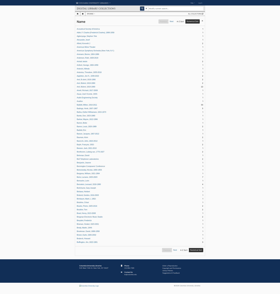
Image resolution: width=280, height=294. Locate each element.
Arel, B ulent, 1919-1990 (86, 79)
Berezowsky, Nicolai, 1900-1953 (89, 170)
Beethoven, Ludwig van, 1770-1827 (90, 152)
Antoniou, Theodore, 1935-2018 (89, 72)
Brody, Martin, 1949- (84, 228)
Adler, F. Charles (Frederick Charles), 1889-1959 (95, 33)
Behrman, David (83, 155)
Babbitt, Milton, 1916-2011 (87, 105)
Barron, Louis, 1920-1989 (86, 126)
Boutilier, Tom (82, 210)
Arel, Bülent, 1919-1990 (86, 83)
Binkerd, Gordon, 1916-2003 (88, 195)
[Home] (77, 14)
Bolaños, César (83, 202)
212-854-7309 (129, 268)
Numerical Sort (192, 21)
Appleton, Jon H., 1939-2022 (88, 76)
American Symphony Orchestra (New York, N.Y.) (95, 51)
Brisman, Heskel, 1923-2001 (88, 224)
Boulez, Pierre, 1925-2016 (87, 206)
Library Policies (167, 270)
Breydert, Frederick (84, 220)
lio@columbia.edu (130, 274)
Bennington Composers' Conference (91, 166)
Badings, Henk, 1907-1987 (87, 108)
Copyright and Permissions (171, 268)
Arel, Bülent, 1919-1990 (86, 87)
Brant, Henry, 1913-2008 (86, 213)
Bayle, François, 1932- (85, 145)
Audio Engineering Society (87, 98)
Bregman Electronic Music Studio (90, 217)
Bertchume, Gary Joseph (86, 188)
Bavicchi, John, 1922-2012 (87, 141)
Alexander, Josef (83, 40)
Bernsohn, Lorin (83, 181)
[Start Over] (146, 8)
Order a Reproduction (170, 266)
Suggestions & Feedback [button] (171, 273)
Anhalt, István (82, 61)
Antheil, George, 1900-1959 (87, 65)
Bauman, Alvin (82, 137)
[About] (82, 14)
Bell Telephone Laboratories (88, 159)
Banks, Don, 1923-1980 (86, 116)
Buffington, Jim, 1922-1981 (87, 242)
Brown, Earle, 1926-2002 (86, 235)
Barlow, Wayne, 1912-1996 (87, 119)
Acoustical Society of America (88, 29)
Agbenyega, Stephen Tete (87, 36)
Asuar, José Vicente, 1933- (87, 94)
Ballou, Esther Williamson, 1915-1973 (91, 112)
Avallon (80, 101)
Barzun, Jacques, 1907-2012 (88, 134)
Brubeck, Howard (83, 238)
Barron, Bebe (82, 123)
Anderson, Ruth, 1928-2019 (87, 58)
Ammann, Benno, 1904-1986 (88, 54)
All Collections (195, 14)
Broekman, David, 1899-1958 (88, 231)
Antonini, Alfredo (83, 69)
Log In (200, 3)
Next (171, 21)
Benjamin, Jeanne (84, 163)
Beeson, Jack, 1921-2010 (87, 148)
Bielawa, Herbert (83, 191)
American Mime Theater (86, 47)
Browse (90, 14)
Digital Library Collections (96, 8)
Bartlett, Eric (81, 130)
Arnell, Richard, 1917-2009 (87, 90)
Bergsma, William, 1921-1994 (88, 173)
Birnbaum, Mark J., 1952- (86, 199)
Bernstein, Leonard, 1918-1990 (89, 184)
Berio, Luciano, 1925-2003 (87, 177)
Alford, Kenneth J (83, 43)
